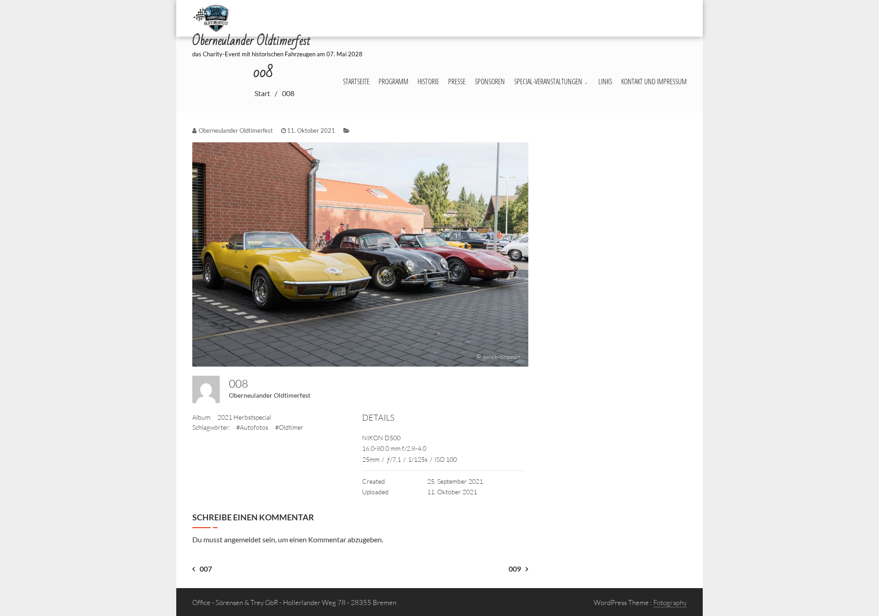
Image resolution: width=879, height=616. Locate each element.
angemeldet (242, 539)
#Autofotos (252, 427)
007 (206, 568)
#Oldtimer (289, 427)
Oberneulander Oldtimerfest (269, 395)
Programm (393, 81)
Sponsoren (490, 81)
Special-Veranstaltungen (548, 81)
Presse (457, 81)
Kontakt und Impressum (654, 81)
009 (515, 568)
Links (605, 81)
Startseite (356, 81)
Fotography (670, 602)
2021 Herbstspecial (244, 417)
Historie (428, 81)
